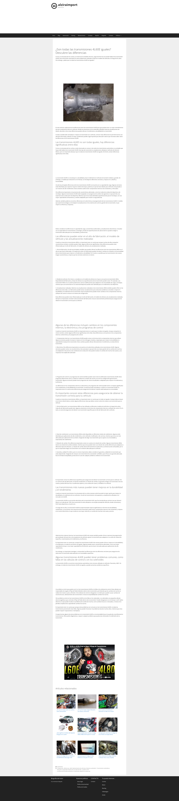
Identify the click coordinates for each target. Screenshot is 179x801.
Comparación (60, 768)
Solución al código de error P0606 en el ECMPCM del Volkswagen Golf (65, 756)
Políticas (118, 35)
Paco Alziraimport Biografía (56, 781)
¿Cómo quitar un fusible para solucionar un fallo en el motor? (106, 710)
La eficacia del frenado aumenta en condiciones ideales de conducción (73, 771)
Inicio (53, 35)
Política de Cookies (82, 787)
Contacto (111, 35)
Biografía (104, 35)
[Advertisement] (89, 22)
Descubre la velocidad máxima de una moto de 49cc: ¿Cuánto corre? (73, 769)
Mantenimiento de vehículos (79, 768)
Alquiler (97, 35)
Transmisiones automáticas (103, 768)
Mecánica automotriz (91, 768)
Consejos (90, 35)
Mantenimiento (81, 35)
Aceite (103, 795)
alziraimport (67, 5)
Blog (59, 35)
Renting (73, 35)
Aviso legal (80, 781)
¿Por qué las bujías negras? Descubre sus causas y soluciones (86, 710)
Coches (104, 781)
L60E (71, 768)
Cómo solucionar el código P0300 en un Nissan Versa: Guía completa (107, 756)
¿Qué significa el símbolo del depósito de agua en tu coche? (66, 733)
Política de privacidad (83, 784)
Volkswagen (105, 791)
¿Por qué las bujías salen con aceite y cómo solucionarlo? (65, 710)
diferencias (66, 768)
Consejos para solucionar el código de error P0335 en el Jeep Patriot (108, 733)
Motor (103, 785)
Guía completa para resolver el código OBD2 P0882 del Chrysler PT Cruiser (87, 733)
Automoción (66, 35)
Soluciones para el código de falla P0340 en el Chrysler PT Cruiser (86, 756)
